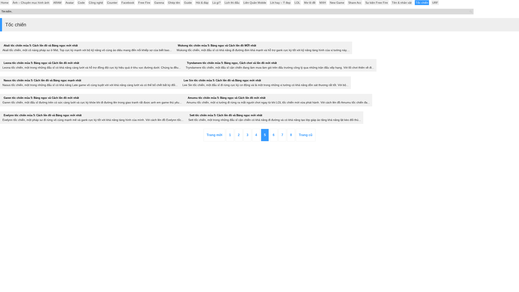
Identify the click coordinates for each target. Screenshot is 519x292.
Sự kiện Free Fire (376, 2)
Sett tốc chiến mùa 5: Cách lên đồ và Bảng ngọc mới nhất (226, 115)
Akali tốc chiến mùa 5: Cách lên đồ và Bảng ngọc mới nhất (41, 45)
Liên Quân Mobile (254, 2)
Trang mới (214, 135)
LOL (297, 2)
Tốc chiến (422, 2)
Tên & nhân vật (402, 2)
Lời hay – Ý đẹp (280, 2)
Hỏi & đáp (202, 2)
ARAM (57, 2)
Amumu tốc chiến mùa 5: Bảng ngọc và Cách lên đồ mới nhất (226, 97)
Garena (159, 2)
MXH (323, 2)
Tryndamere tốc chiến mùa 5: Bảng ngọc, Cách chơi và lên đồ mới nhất (232, 62)
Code (81, 2)
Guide (188, 2)
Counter (112, 2)
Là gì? (216, 2)
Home (5, 2)
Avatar (69, 2)
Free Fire (144, 2)
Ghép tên (174, 2)
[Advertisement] (259, 175)
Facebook (127, 2)
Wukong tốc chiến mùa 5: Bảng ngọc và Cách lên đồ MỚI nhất (217, 45)
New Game (337, 2)
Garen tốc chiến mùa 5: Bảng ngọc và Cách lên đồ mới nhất (41, 97)
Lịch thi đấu (232, 2)
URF (435, 2)
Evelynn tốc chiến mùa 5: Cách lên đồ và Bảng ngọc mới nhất (42, 115)
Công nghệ (96, 2)
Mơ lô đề (309, 2)
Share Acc (354, 2)
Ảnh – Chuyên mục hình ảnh (31, 2)
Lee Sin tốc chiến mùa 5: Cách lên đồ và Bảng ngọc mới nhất (222, 80)
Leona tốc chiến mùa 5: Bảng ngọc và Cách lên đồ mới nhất (41, 62)
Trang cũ (305, 135)
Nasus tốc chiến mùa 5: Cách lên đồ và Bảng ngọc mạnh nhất (42, 80)
